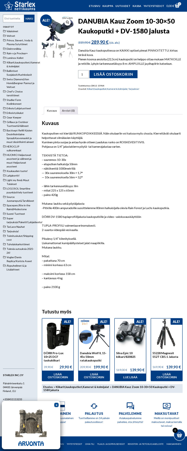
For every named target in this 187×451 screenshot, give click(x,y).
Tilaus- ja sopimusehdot (111, 444)
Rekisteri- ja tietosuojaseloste (146, 444)
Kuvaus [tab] (52, 110)
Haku (29, 18)
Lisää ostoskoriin (113, 74)
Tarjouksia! (133, 89)
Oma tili (89, 444)
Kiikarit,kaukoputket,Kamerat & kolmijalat (107, 89)
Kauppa (107, 5)
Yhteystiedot (154, 5)
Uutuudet (122, 5)
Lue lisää (130, 377)
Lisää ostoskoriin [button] (58, 375)
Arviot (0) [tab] (68, 110)
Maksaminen (174, 444)
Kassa (137, 5)
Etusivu (94, 5)
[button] (67, 22)
